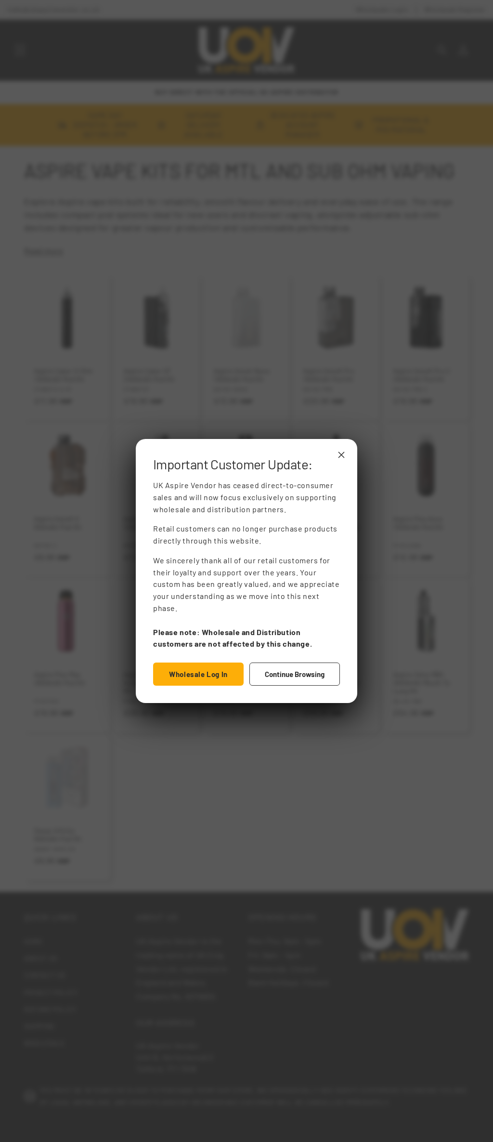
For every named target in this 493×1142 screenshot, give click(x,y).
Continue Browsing (294, 674)
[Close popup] (341, 455)
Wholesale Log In (198, 674)
